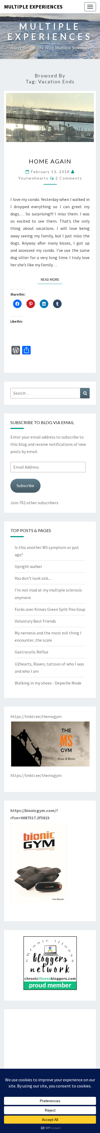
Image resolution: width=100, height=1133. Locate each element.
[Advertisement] (50, 1049)
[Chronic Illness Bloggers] (50, 964)
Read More (51, 279)
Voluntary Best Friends (35, 621)
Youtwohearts (33, 178)
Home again (50, 161)
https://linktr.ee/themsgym (36, 775)
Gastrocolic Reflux (31, 652)
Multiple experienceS (33, 6)
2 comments (68, 178)
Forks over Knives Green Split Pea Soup (50, 609)
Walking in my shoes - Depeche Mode (48, 683)
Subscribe (25, 485)
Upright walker (28, 566)
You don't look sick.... (33, 578)
